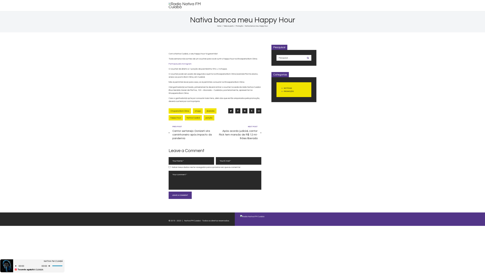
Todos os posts (229, 26)
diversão (211, 111)
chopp (198, 111)
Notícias (288, 88)
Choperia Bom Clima (180, 111)
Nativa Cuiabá (193, 118)
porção (209, 118)
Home (219, 26)
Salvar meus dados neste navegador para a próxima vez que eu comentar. (206, 167)
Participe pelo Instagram (180, 64)
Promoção (239, 26)
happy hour (176, 118)
